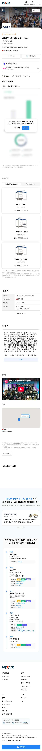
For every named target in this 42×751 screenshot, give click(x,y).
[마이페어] (8, 667)
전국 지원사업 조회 (7, 714)
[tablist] (21, 184)
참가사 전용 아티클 (7, 701)
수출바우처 (24, 679)
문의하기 (22, 747)
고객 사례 (4, 711)
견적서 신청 (32, 56)
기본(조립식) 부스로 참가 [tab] (11, 184)
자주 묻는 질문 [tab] (28, 76)
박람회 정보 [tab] (5, 76)
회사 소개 (23, 698)
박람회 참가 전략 (6, 704)
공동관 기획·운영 (25, 686)
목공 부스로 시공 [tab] (30, 184)
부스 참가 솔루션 (25, 676)
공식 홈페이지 (16, 443)
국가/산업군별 (5, 676)
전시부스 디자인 (25, 683)
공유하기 (8, 453)
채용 (22, 701)
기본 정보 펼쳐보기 (20, 313)
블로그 (3, 698)
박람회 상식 (5, 707)
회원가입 (17, 128)
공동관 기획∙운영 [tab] (16, 76)
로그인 (26, 128)
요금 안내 (23, 689)
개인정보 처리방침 (6, 740)
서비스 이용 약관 (16, 740)
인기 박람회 (5, 679)
